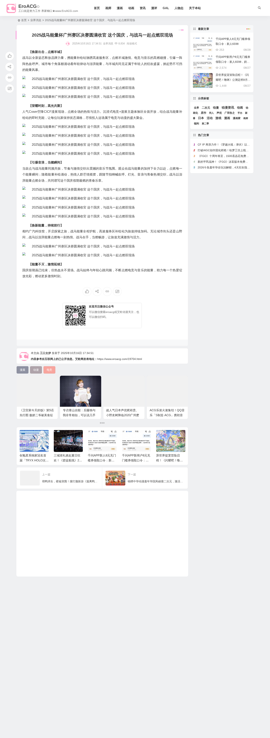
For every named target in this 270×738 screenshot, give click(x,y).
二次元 (206, 107)
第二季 (205, 123)
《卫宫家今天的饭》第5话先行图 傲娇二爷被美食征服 (37, 415)
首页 (97, 8)
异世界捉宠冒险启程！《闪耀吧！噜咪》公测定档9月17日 (170, 460)
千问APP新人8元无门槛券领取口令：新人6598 (102, 460)
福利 (196, 123)
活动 (210, 118)
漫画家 (237, 118)
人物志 (179, 8)
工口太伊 (45, 353)
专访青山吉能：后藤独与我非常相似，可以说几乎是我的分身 (79, 415)
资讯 (143, 8)
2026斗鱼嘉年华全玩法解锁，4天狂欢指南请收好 (228, 167)
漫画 (120, 8)
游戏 (218, 118)
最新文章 (203, 28)
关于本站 (195, 8)
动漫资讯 (228, 107)
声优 (219, 112)
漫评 (154, 8)
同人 (211, 113)
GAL (166, 8)
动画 (131, 8)
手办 (240, 113)
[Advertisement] (102, 534)
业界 (196, 107)
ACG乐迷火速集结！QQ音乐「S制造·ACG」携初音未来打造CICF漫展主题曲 (167, 415)
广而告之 (230, 112)
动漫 (216, 107)
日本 (201, 118)
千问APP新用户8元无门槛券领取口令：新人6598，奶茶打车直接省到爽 (233, 61)
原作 (203, 112)
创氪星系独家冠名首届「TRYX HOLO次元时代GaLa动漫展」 (34, 460)
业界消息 (35, 20)
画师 (108, 8)
